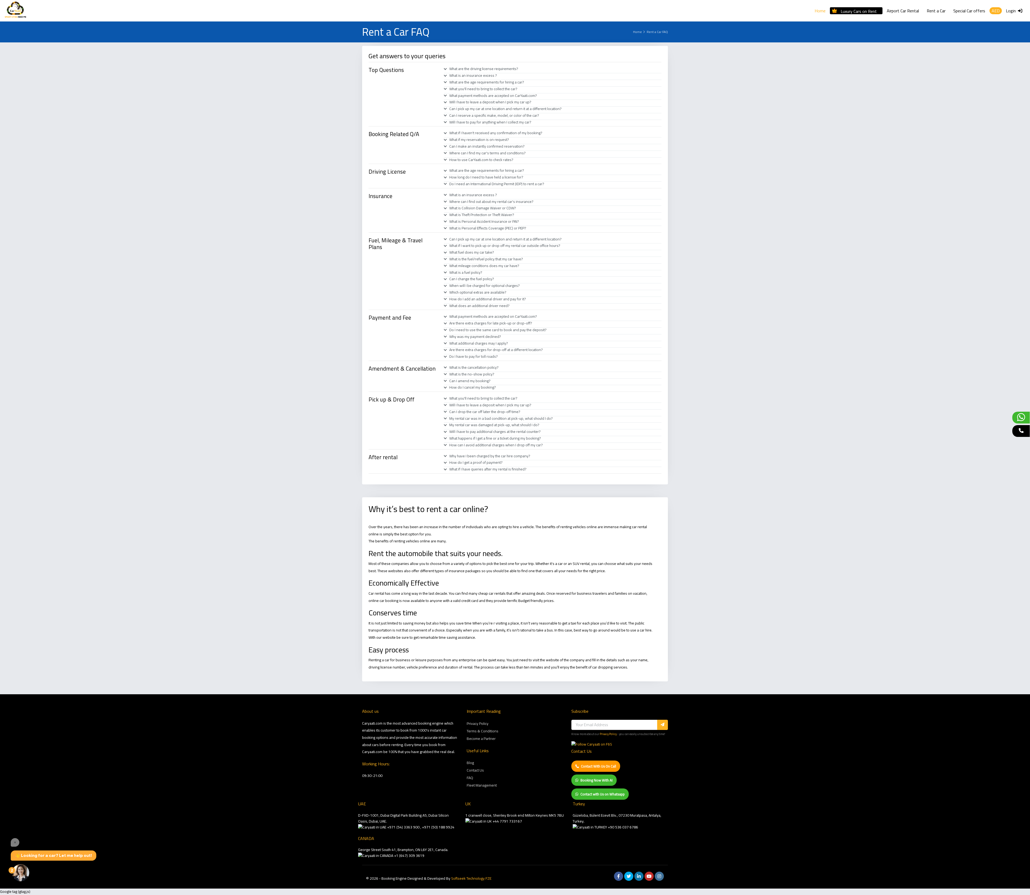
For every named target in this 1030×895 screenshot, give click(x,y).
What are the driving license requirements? (483, 69)
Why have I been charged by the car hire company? (489, 456)
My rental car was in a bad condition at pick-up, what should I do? (501, 418)
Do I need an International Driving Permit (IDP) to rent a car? (496, 183)
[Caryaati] (15, 10)
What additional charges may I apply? (478, 343)
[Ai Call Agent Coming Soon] (1021, 431)
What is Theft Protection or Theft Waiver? (481, 214)
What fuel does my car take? (471, 252)
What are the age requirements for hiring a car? (486, 82)
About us (370, 711)
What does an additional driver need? (479, 305)
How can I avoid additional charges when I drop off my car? (496, 445)
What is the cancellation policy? (474, 367)
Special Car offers (969, 11)
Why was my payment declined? (475, 336)
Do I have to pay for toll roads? (473, 356)
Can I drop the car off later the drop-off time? (484, 411)
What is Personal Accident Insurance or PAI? (484, 221)
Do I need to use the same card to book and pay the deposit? (498, 329)
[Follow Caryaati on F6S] (591, 744)
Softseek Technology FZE (471, 878)
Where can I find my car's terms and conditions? (487, 153)
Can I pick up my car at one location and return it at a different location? (505, 108)
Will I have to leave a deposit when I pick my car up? (490, 102)
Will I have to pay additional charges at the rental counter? (495, 431)
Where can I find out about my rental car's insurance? (491, 201)
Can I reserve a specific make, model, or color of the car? (494, 115)
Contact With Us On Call (598, 766)
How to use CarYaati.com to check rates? (481, 159)
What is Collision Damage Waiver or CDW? (482, 208)
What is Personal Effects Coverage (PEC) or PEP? (487, 228)
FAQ (470, 777)
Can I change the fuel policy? (471, 278)
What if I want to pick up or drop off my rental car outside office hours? (504, 245)
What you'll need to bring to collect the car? (483, 88)
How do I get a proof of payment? (476, 462)
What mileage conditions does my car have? (484, 265)
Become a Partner (481, 738)
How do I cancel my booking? (472, 387)
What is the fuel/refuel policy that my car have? (486, 259)
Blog (470, 762)
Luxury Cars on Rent (859, 10)
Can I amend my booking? (470, 380)
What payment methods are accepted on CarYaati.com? (493, 95)
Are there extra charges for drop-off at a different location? (496, 349)
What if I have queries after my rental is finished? (488, 469)
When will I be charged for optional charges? (484, 285)
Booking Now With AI (596, 780)
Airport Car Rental (903, 11)
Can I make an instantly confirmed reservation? (487, 146)
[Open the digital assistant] (20, 872)
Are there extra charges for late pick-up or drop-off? (490, 323)
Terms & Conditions (482, 731)
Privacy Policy (477, 723)
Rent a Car (936, 11)
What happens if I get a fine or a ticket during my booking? (495, 438)
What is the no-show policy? (471, 374)
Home (820, 11)
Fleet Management (482, 785)
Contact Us (475, 770)
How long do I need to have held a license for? (486, 177)
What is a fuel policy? (465, 272)
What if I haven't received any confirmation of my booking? (495, 133)
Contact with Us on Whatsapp (602, 794)
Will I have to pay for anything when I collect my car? (490, 122)
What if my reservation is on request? (479, 139)
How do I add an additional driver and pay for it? (487, 299)
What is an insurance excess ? (473, 75)
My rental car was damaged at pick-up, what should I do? (494, 424)
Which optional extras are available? (477, 292)
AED (996, 10)
